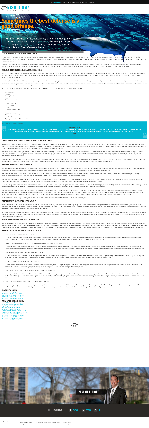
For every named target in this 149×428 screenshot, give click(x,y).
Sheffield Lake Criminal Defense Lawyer (14, 317)
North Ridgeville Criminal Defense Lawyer (14, 312)
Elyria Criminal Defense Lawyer (11, 307)
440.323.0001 (57, 2)
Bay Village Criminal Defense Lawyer (13, 306)
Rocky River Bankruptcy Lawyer (11, 292)
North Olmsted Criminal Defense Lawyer (14, 310)
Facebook (75, 410)
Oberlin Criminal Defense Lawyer (12, 314)
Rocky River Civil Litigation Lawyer (12, 293)
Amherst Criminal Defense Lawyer (12, 303)
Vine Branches (11, 421)
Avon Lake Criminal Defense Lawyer (12, 304)
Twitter (88, 410)
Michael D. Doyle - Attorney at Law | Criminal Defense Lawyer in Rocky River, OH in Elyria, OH (73, 8)
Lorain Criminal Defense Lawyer (11, 309)
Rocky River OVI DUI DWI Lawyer (11, 297)
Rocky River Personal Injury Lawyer (12, 298)
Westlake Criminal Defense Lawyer (12, 320)
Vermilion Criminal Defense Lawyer (12, 318)
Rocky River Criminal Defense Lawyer (13, 295)
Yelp (99, 410)
